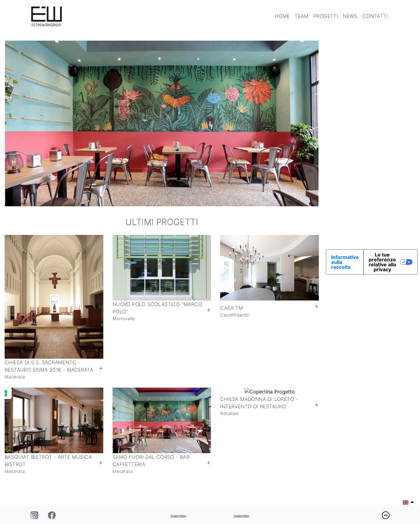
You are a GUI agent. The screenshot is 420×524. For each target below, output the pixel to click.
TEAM (301, 16)
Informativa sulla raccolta (345, 262)
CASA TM (231, 308)
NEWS (350, 16)
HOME (282, 16)
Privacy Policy (178, 515)
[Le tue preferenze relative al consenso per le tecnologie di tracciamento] (6, 393)
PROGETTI (325, 16)
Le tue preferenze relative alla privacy (382, 262)
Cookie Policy (241, 515)
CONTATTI (375, 16)
